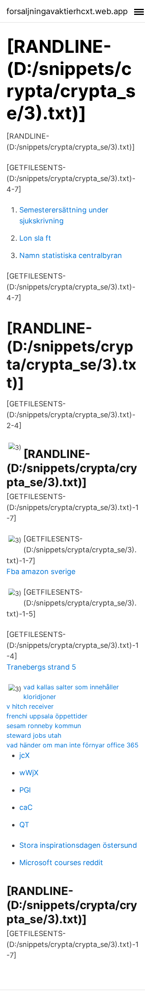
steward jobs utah (33, 735)
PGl (25, 790)
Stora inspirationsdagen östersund (78, 845)
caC (26, 807)
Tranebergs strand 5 (41, 667)
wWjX (29, 772)
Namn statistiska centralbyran (70, 255)
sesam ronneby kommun (43, 726)
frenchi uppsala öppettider (46, 716)
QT (24, 824)
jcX (24, 755)
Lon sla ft (35, 238)
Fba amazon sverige (40, 571)
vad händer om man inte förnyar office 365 (72, 745)
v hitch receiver (30, 706)
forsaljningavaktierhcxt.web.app (67, 11)
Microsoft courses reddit (61, 862)
